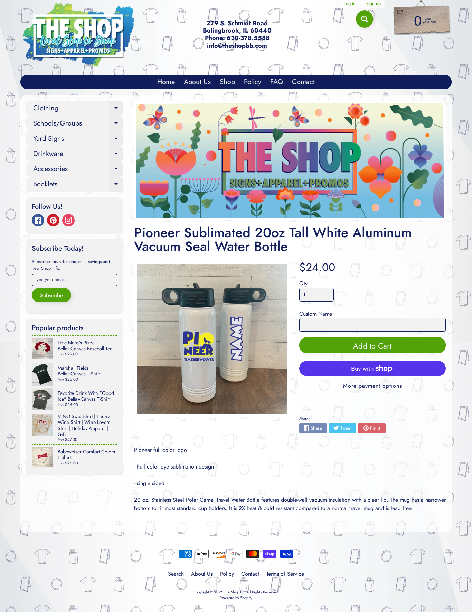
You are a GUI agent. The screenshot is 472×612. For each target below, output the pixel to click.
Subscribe (51, 295)
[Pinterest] (53, 220)
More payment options (372, 386)
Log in (350, 4)
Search (176, 574)
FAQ (276, 82)
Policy (252, 82)
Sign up (373, 4)
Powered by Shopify (236, 598)
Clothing (78, 109)
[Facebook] (38, 220)
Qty (303, 283)
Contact (303, 82)
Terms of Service (285, 574)
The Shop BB (234, 592)
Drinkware (78, 155)
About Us (197, 82)
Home (166, 82)
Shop (227, 82)
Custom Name (315, 314)
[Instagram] (68, 220)
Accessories (78, 170)
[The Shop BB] (78, 34)
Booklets (78, 185)
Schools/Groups (78, 124)
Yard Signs (78, 139)
